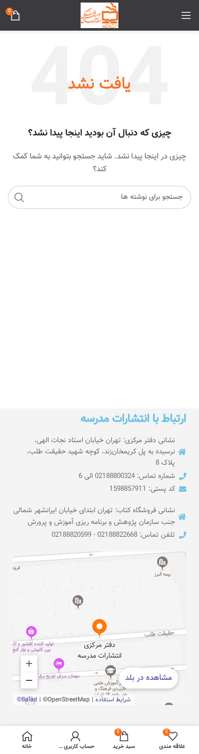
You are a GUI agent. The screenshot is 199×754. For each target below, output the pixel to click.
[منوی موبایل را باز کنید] (186, 15)
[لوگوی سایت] (99, 15)
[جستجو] (19, 197)
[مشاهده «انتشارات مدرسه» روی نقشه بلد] (99, 628)
